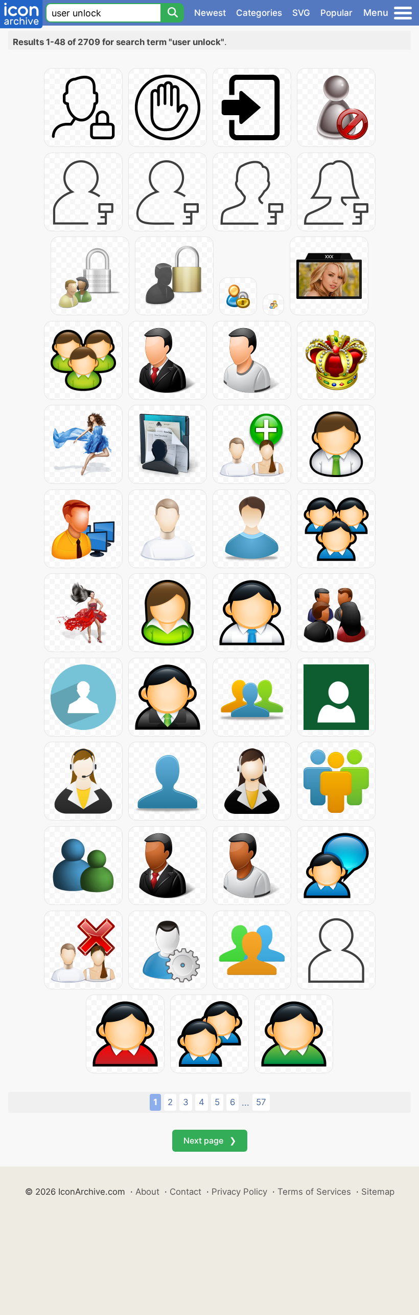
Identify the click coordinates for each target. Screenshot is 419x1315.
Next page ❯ (209, 1140)
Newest (210, 13)
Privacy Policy (239, 1192)
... (245, 1102)
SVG (301, 13)
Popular (336, 13)
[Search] (172, 13)
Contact (185, 1192)
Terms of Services (314, 1192)
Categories (259, 13)
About (147, 1192)
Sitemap (377, 1192)
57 (261, 1102)
